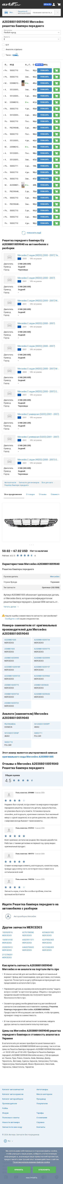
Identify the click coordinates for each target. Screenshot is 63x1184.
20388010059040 (17, 102)
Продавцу (41, 1099)
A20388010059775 (42, 650)
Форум (5, 1113)
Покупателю (42, 1103)
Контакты (40, 1127)
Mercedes (54, 576)
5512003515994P (11, 734)
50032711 (14, 166)
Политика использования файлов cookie (31, 1162)
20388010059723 (11, 704)
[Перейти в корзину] (59, 4)
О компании (41, 1117)
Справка (40, 1122)
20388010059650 (41, 686)
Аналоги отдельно (14, 49)
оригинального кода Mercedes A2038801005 (27, 756)
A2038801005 (15, 185)
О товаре (30, 494)
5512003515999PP (17, 89)
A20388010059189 (12, 668)
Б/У (7, 45)
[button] (48, 4)
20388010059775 (11, 686)
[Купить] (56, 70)
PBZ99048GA (15, 128)
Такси (8, 55)
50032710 (14, 70)
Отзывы (42, 494)
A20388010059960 (42, 677)
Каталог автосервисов (12, 1094)
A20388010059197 (42, 668)
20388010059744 (11, 695)
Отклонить (44, 1170)
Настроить (31, 1178)
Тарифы (40, 1113)
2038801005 (15, 83)
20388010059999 (11, 659)
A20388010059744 (42, 641)
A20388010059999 (42, 659)
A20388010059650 (42, 695)
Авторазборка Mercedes (25, 916)
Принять (18, 1170)
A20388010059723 (12, 677)
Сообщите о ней (12, 619)
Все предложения (13, 494)
